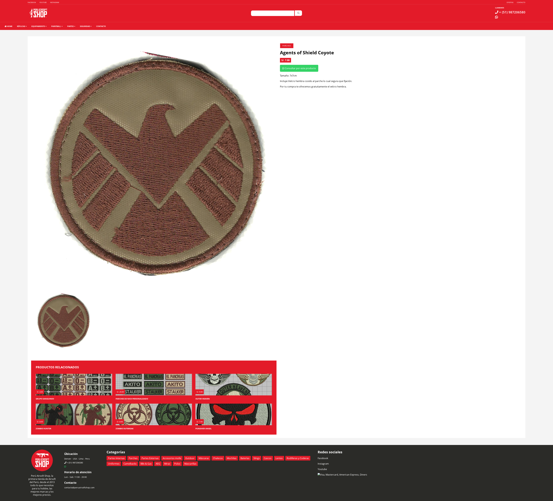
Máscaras (204, 458)
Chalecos (218, 458)
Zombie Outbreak (124, 428)
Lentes (279, 458)
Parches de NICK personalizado (132, 398)
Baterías (244, 458)
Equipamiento (38, 26)
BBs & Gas (146, 463)
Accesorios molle (172, 458)
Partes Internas (116, 458)
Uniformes (114, 463)
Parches (286, 46)
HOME (9, 26)
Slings (256, 458)
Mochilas (231, 458)
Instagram (54, 2)
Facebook (32, 2)
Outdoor (190, 458)
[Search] (298, 13)
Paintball (56, 26)
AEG (158, 463)
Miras (167, 463)
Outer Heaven (202, 398)
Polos (177, 463)
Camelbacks (130, 463)
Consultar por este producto (300, 68)
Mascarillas (190, 463)
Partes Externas (150, 458)
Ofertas (510, 2)
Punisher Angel (203, 428)
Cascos (267, 458)
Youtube (43, 2)
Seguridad (85, 26)
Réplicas (21, 26)
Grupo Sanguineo (45, 398)
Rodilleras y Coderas (298, 458)
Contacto (521, 2)
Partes (70, 26)
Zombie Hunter (43, 428)
